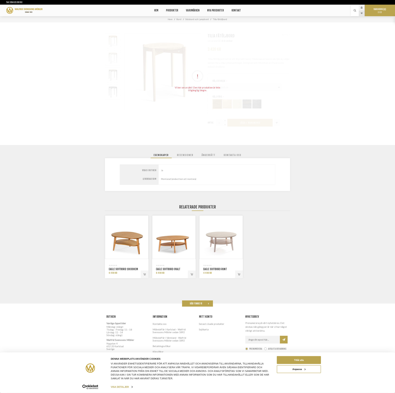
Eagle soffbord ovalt (168, 269)
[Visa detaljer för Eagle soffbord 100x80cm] (126, 237)
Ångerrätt (208, 155)
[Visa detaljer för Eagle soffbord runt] (221, 237)
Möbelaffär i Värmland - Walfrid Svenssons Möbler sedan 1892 (169, 339)
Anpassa (297, 369)
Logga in (364, 7)
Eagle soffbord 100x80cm (123, 269)
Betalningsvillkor (162, 346)
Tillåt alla (299, 360)
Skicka (284, 339)
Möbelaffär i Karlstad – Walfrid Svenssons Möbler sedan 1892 (169, 331)
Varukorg (379, 11)
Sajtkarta (204, 329)
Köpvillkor (158, 351)
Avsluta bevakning (277, 348)
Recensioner (185, 155)
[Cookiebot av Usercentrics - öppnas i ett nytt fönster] (90, 387)
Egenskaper (161, 155)
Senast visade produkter (211, 323)
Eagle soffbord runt (215, 269)
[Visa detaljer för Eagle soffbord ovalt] (173, 237)
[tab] (161, 155)
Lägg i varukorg (144, 274)
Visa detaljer (120, 387)
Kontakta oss (232, 155)
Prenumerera (255, 348)
